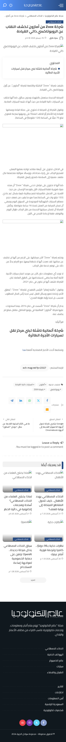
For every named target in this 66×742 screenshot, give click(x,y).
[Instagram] (29, 723)
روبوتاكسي (54, 389)
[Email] (47, 409)
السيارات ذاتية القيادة (24, 384)
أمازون (42, 384)
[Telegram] (11, 400)
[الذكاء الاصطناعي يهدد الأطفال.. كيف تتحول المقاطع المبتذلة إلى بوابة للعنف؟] (49, 481)
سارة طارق (53, 38)
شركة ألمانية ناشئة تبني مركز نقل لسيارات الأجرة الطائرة (35, 70)
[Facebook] (47, 400)
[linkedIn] (20, 400)
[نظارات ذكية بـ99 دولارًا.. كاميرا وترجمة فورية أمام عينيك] (49, 531)
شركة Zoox (39, 389)
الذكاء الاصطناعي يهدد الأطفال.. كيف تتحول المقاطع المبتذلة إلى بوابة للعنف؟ (49, 503)
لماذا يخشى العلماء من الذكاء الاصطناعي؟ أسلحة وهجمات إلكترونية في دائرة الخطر (18, 503)
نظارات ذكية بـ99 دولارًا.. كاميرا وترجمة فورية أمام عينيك (49, 550)
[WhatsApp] (29, 400)
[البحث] (5, 5)
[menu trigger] (60, 5)
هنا (24, 350)
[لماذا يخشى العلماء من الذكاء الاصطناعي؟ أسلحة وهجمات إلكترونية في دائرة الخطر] (17, 481)
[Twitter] (38, 400)
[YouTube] (22, 723)
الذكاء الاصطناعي (54, 22)
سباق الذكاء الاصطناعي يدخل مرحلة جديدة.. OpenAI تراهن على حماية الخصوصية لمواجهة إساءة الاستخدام (18, 556)
